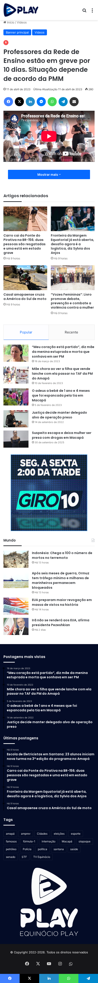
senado (10, 857)
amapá (10, 833)
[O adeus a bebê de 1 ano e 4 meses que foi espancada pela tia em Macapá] (15, 396)
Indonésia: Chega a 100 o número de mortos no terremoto (62, 555)
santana (59, 849)
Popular (26, 332)
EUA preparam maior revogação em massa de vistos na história (62, 602)
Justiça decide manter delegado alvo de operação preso (59, 415)
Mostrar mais (48, 174)
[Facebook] (8, 101)
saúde (74, 849)
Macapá (67, 841)
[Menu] (92, 12)
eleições (59, 833)
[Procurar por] (84, 12)
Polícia (27, 849)
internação (48, 841)
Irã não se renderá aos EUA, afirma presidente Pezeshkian (60, 622)
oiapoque (84, 841)
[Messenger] (41, 101)
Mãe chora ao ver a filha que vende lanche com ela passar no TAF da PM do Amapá (62, 373)
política (42, 849)
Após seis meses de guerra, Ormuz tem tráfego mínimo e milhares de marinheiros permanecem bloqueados (60, 580)
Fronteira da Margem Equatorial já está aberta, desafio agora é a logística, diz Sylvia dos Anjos (72, 244)
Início (10, 22)
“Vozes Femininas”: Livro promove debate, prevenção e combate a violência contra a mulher (72, 301)
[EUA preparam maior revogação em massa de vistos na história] (15, 606)
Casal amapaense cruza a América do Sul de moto (24, 296)
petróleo (11, 849)
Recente (71, 332)
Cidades (42, 833)
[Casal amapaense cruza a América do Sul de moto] (25, 277)
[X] (19, 101)
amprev (26, 833)
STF (24, 857)
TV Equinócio (41, 857)
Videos (22, 22)
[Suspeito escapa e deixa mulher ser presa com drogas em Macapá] (15, 439)
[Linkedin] (30, 101)
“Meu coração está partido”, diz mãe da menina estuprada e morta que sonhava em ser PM (63, 352)
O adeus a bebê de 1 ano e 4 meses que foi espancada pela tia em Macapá (61, 395)
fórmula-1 (29, 841)
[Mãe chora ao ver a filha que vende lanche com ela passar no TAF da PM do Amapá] (15, 375)
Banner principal (17, 32)
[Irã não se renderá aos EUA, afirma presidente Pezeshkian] (15, 626)
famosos (11, 841)
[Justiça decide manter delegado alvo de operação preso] (15, 418)
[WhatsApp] (52, 101)
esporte (75, 833)
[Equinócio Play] (21, 10)
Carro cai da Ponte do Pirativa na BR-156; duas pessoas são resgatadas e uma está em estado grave (24, 244)
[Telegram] (63, 101)
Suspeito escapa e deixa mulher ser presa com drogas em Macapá (61, 435)
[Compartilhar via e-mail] (74, 101)
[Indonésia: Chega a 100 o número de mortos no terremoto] (15, 559)
